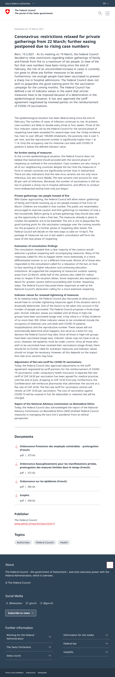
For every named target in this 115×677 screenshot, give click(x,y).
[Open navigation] (107, 13)
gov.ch (32, 603)
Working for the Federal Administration (20, 636)
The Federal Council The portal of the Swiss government (34, 12)
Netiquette (42, 672)
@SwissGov (15, 603)
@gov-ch (48, 603)
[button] (110, 565)
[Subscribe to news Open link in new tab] (101, 3)
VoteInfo (68, 652)
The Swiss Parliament (19, 647)
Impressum (30, 672)
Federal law (70, 643)
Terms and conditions (14, 672)
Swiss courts (14, 655)
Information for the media (78, 635)
